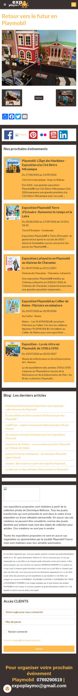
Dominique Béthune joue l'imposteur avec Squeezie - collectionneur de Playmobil (35, 407)
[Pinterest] (33, 135)
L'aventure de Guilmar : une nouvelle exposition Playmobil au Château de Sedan (37, 446)
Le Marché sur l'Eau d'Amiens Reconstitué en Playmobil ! (37, 469)
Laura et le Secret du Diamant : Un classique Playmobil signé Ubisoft (35, 455)
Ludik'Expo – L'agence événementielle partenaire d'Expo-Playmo (37, 426)
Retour (39, 97)
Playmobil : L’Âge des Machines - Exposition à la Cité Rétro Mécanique (44, 165)
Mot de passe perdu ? (31, 640)
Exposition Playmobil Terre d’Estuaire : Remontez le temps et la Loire (47, 212)
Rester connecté (17, 631)
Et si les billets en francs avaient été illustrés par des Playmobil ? (35, 417)
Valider (39, 648)
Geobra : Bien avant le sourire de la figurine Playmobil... (36, 463)
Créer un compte (12, 640)
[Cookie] (7, 689)
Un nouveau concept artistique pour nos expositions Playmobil (35, 436)
